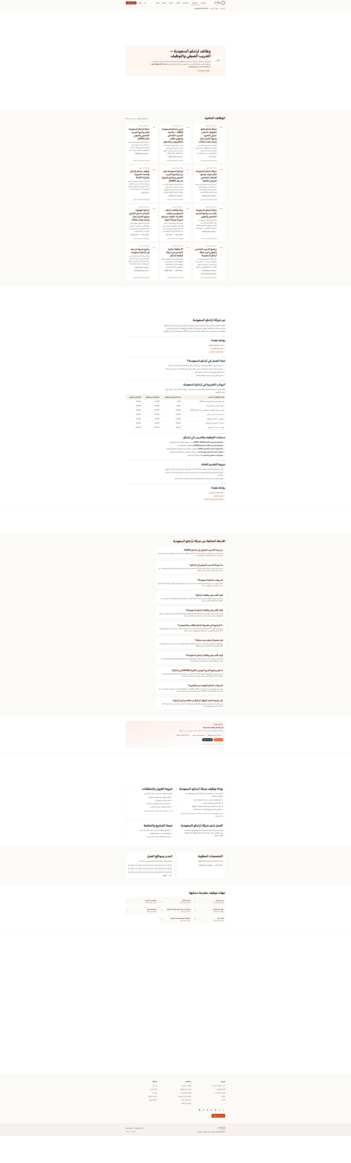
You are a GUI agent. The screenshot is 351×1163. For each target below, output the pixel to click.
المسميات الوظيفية (185, 1089)
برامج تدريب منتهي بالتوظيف (175, 156)
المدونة (164, 3)
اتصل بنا (154, 1093)
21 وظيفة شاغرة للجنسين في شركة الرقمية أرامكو (174, 252)
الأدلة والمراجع (221, 1089)
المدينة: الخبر (169, 234)
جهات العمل (214, 8)
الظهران (165, 875)
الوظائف (194, 3)
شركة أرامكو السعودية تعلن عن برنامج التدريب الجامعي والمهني (206, 213)
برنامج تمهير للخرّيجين (217, 348)
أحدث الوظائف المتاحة (218, 1085)
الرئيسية (203, 3)
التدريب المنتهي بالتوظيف (215, 345)
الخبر (170, 875)
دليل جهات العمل (186, 1100)
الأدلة (178, 3)
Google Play (139, 1128)
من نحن (155, 1085)
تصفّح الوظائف (131, 3)
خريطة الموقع (153, 1100)
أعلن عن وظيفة (217, 1116)
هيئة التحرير (153, 1089)
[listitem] (223, 1110)
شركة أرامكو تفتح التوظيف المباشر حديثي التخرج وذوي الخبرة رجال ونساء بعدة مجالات (208, 135)
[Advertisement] (296, 24)
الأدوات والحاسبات (220, 1093)
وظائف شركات (212, 156)
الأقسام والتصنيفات (185, 1093)
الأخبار (157, 3)
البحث (140, 3)
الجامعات (185, 3)
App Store (129, 1128)
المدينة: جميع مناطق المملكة (208, 273)
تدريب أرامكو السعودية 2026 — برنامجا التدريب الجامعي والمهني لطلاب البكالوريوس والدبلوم (172, 135)
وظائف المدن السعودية (184, 1096)
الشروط (127, 1131)
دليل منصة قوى (218, 496)
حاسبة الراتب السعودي (216, 351)
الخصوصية (133, 1131)
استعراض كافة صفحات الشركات (213, 499)
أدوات (170, 3)
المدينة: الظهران (135, 234)
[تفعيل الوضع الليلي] (145, 3)
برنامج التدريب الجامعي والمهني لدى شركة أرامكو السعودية (206, 252)
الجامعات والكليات (186, 1103)
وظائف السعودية (186, 1085)
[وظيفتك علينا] (219, 3)
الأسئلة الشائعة (152, 1096)
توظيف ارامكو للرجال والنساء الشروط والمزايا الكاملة (139, 174)
